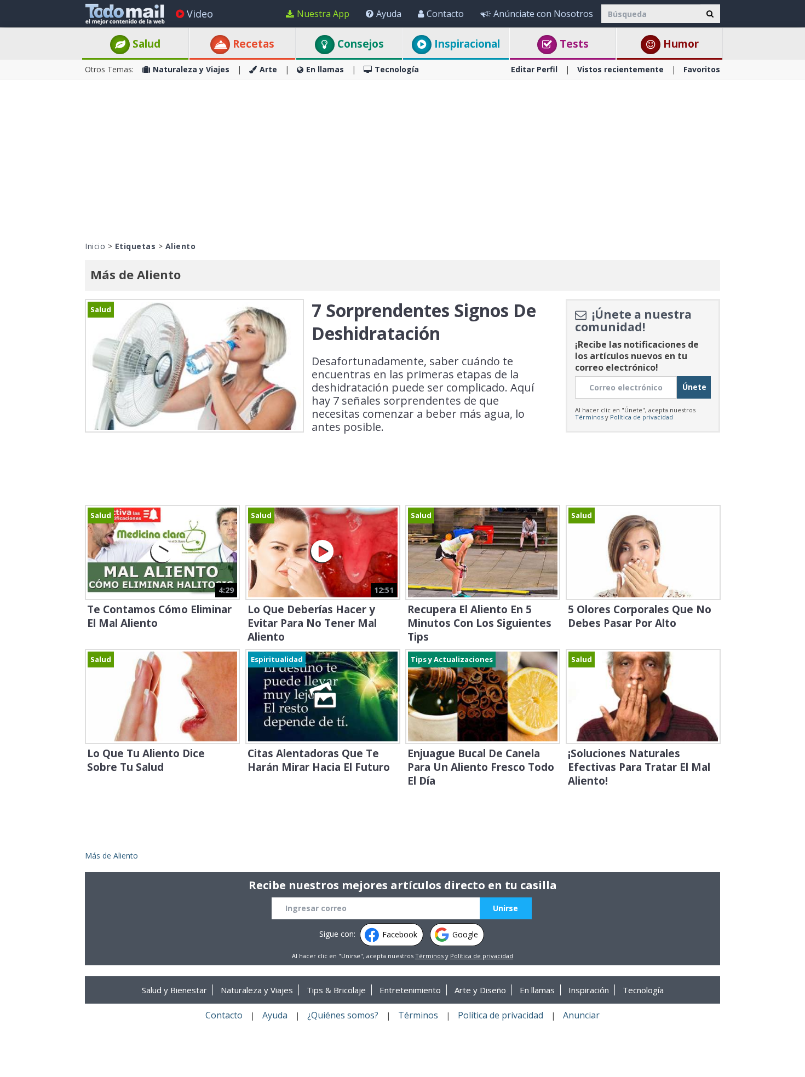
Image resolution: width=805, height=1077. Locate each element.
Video (200, 13)
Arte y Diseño (480, 989)
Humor (679, 44)
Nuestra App (323, 14)
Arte (268, 69)
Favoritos (701, 69)
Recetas (252, 44)
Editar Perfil (534, 69)
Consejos (359, 44)
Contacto (445, 14)
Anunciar (581, 1015)
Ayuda (388, 14)
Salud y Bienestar (174, 989)
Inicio (95, 246)
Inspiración (588, 989)
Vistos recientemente (620, 69)
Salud (145, 44)
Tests (573, 44)
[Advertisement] (402, 158)
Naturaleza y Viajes (191, 69)
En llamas (325, 69)
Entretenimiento (410, 989)
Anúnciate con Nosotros (543, 14)
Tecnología (397, 69)
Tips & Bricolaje (336, 989)
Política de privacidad (641, 417)
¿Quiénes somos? (342, 1015)
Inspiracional (466, 44)
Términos (589, 417)
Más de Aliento (111, 855)
